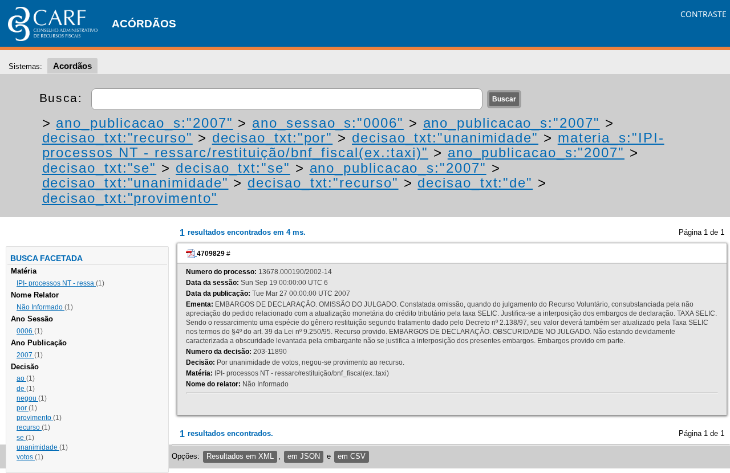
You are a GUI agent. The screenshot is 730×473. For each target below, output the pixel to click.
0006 (25, 331)
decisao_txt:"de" (475, 182)
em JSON (303, 456)
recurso (29, 427)
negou (27, 398)
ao (21, 378)
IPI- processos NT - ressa (56, 283)
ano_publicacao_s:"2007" (144, 123)
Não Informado (40, 307)
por (23, 408)
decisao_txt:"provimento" (130, 198)
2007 (25, 355)
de (21, 389)
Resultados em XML (240, 456)
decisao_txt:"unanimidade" (445, 137)
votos (26, 457)
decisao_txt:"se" (99, 168)
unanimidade (38, 447)
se (21, 438)
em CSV (352, 456)
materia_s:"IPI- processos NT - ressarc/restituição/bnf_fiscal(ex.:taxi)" (353, 145)
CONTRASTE (703, 14)
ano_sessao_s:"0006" (327, 123)
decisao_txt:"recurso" (117, 137)
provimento (35, 418)
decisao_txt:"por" (272, 137)
